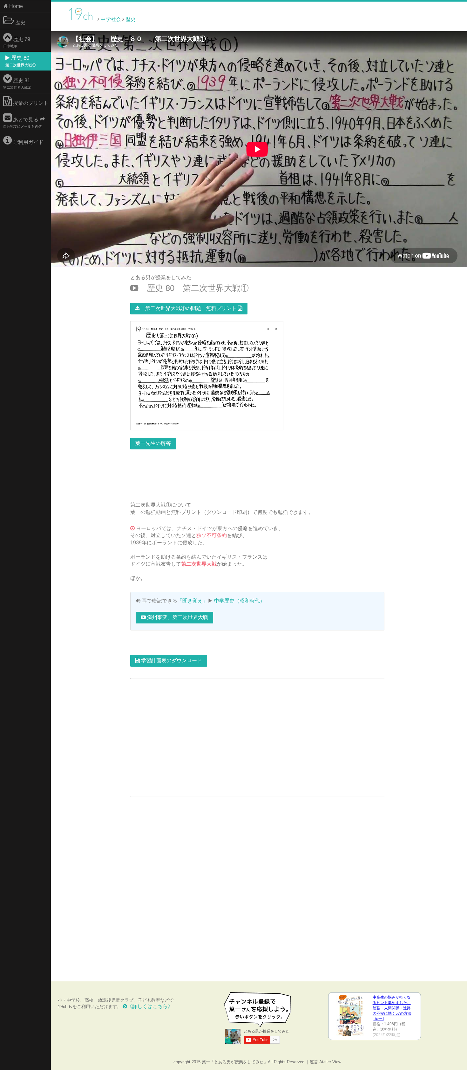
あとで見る (22, 122)
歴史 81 (17, 83)
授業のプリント (30, 103)
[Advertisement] (413, 19)
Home (15, 6)
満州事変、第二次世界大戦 (177, 617)
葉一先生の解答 (153, 443)
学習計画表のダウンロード (171, 660)
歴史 (19, 22)
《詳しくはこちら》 (150, 1006)
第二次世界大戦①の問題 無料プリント (189, 308)
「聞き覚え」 (192, 600)
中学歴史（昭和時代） (239, 600)
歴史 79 (16, 42)
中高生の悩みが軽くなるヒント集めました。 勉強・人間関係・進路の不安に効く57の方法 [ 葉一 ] (392, 1008)
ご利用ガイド (28, 142)
